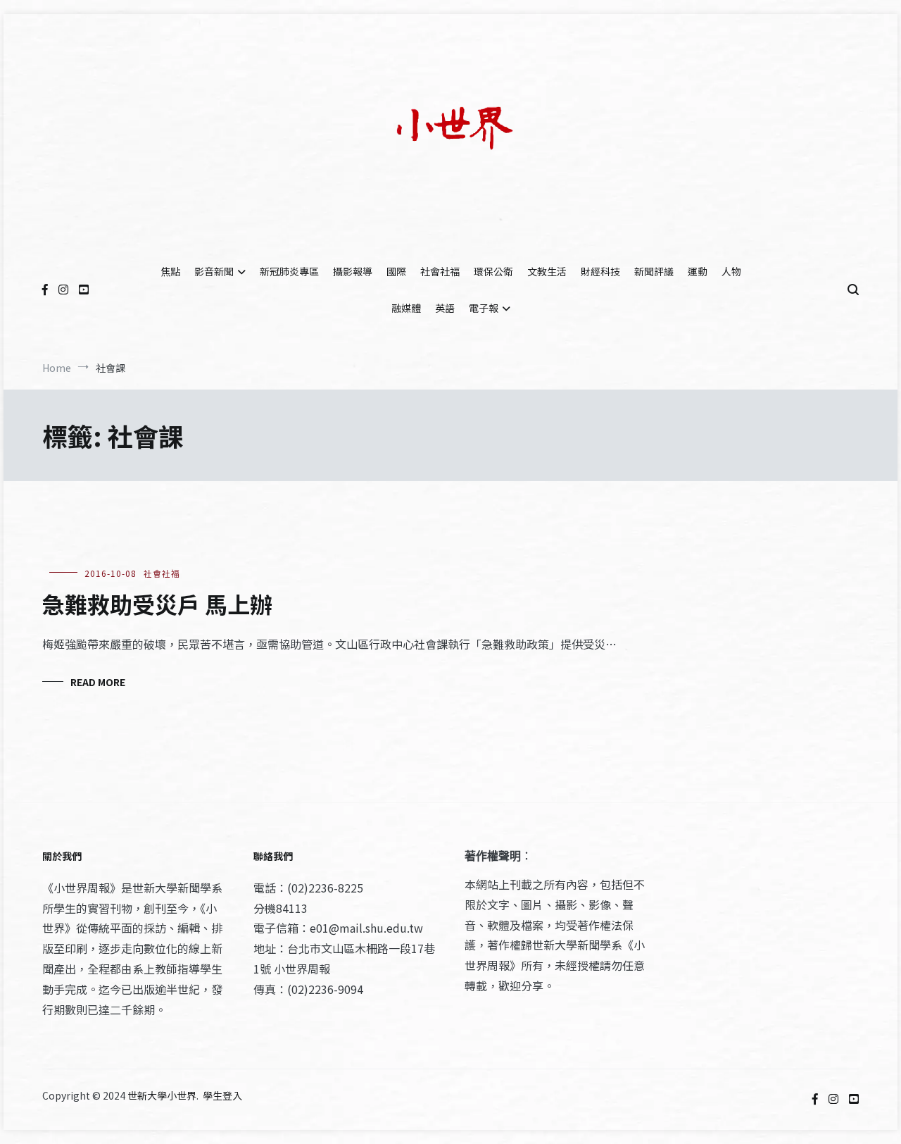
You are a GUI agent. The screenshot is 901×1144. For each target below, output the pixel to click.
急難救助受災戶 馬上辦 (157, 603)
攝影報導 (352, 271)
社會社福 (440, 271)
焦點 (170, 271)
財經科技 (600, 271)
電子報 (483, 308)
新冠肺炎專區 (289, 271)
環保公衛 (493, 271)
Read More (97, 682)
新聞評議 (654, 271)
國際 (396, 271)
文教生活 (547, 271)
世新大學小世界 (161, 1095)
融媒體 (406, 308)
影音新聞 (214, 271)
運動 (697, 271)
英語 (445, 308)
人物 (731, 271)
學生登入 (222, 1095)
